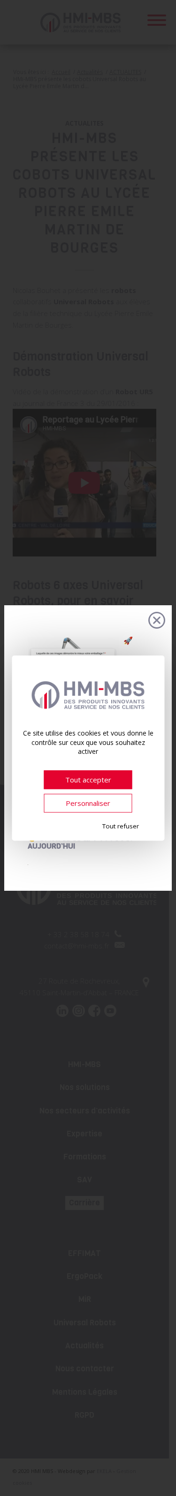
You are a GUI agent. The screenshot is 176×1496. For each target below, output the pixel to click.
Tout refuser (120, 826)
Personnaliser (88, 803)
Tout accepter (88, 779)
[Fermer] (157, 620)
